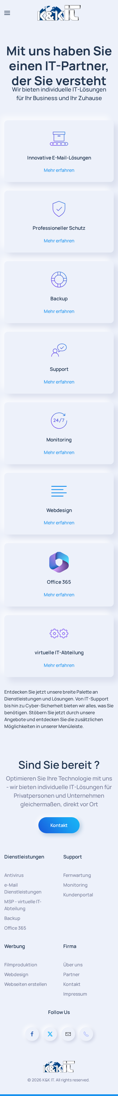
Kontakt (59, 825)
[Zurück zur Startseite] (59, 13)
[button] (7, 13)
